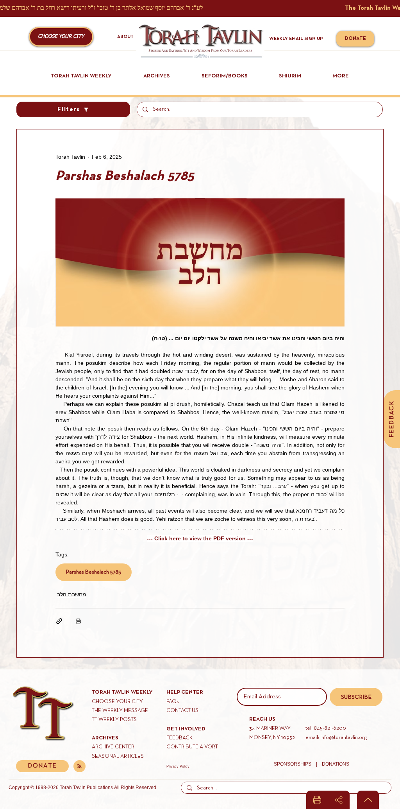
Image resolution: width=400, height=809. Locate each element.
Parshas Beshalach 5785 (93, 572)
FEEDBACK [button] (179, 738)
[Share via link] (59, 621)
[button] (61, 37)
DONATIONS (335, 764)
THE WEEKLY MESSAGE (120, 710)
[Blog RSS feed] (79, 766)
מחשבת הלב (71, 594)
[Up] (368, 800)
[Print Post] (78, 621)
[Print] (317, 800)
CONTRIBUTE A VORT (192, 747)
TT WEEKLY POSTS (114, 719)
